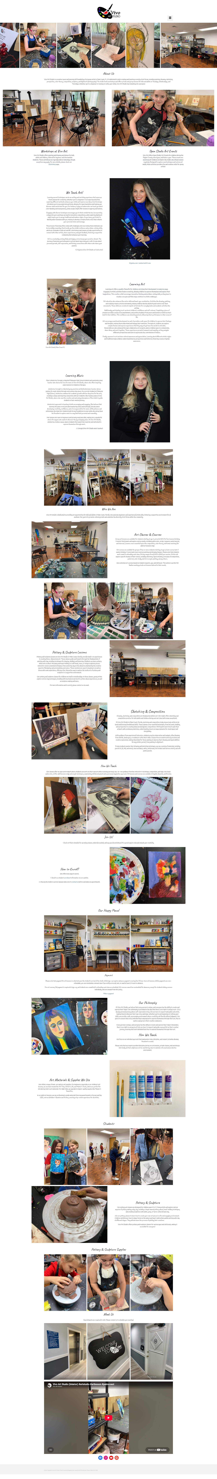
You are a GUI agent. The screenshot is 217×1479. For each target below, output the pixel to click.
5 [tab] (85, 67)
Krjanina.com (133, 263)
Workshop (52, 164)
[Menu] (170, 18)
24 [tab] (137, 67)
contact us (75, 882)
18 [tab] (121, 67)
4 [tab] (83, 67)
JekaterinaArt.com (144, 263)
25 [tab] (140, 67)
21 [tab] (129, 67)
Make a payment (108, 994)
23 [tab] (134, 67)
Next (214, 45)
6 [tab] (88, 67)
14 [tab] (110, 67)
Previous (3, 45)
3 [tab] (80, 67)
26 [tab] (142, 67)
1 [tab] (74, 67)
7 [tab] (91, 67)
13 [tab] (107, 67)
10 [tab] (99, 67)
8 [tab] (93, 67)
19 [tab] (123, 67)
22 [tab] (131, 67)
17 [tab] (118, 67)
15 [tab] (112, 67)
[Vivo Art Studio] (108, 11)
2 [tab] (77, 67)
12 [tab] (104, 67)
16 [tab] (115, 67)
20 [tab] (126, 67)
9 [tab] (96, 67)
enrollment (67, 878)
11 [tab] (102, 67)
